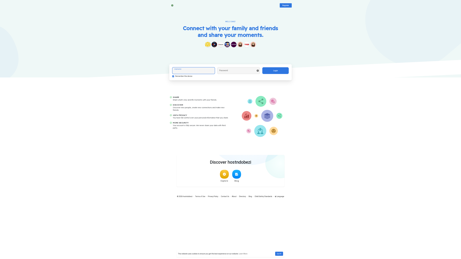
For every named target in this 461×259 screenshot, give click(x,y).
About (234, 196)
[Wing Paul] (240, 44)
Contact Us (225, 196)
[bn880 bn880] (253, 44)
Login (275, 71)
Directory (242, 196)
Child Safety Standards (263, 196)
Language (280, 196)
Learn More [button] (243, 254)
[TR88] (246, 44)
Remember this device (183, 76)
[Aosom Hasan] (221, 44)
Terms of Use (200, 196)
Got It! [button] (279, 254)
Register (285, 5)
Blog (236, 181)
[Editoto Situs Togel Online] (234, 44)
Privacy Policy (213, 196)
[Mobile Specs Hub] (214, 44)
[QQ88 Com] (208, 44)
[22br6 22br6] (227, 44)
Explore (224, 181)
